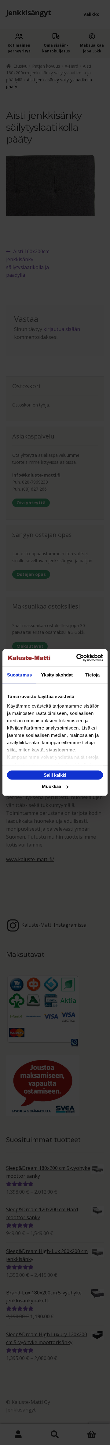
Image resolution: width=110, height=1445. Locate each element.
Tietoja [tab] (92, 674)
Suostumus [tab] (19, 674)
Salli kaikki (55, 774)
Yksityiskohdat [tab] (57, 674)
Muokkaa (51, 786)
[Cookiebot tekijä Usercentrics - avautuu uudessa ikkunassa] (77, 658)
